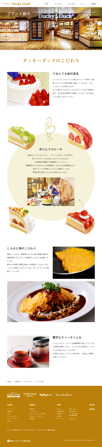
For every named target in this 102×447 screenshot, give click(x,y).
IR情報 (59, 405)
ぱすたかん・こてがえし (36, 416)
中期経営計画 (60, 411)
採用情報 (92, 409)
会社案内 (10, 405)
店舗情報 (32, 405)
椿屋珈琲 (32, 409)
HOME (46, 4)
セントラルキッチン (12, 416)
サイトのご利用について (14, 430)
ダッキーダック (59, 4)
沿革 (8, 413)
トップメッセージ (12, 409)
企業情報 (9, 411)
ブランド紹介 (71, 4)
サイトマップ (42, 430)
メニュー (82, 4)
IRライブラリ (60, 418)
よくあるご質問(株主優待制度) (73, 414)
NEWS (9, 421)
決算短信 (59, 416)
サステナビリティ (12, 418)
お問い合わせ (72, 418)
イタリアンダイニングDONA (37, 413)
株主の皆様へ (72, 411)
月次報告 (59, 413)
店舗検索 (93, 4)
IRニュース (60, 409)
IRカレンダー (72, 409)
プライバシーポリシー (30, 430)
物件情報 (92, 405)
